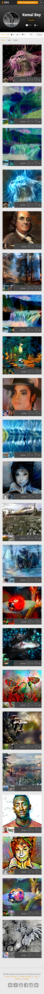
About (16, 40)
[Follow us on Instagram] (31, 985)
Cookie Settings (25, 976)
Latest (3, 40)
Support (26, 979)
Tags (36, 976)
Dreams (5, 34)
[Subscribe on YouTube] (21, 985)
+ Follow (39, 35)
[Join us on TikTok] (15, 985)
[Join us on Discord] (10, 985)
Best (9, 40)
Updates (18, 979)
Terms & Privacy (10, 976)
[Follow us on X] (36, 985)
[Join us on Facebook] (26, 985)
